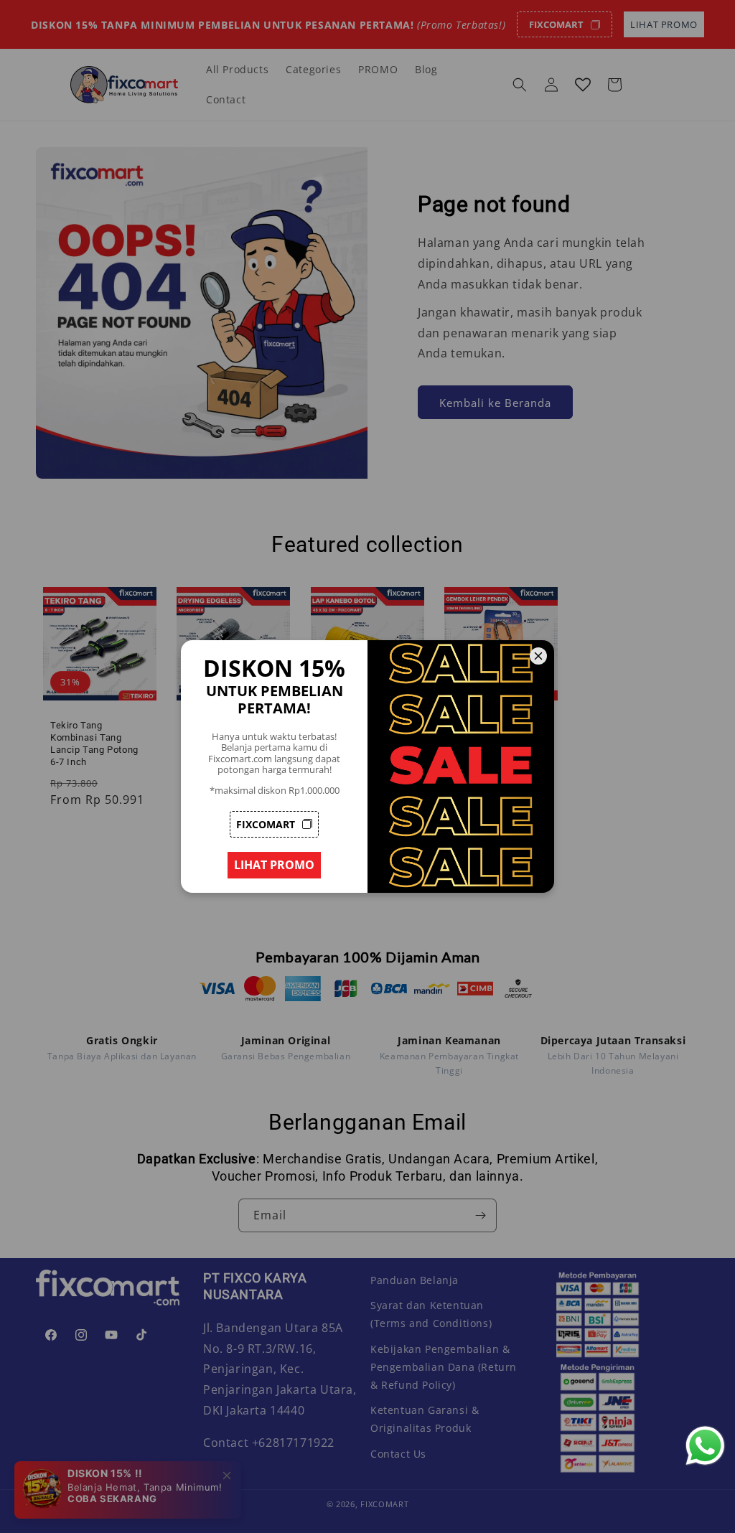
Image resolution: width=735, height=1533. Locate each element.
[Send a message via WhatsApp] (705, 1445)
